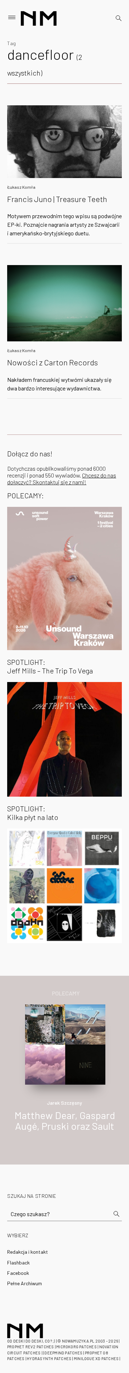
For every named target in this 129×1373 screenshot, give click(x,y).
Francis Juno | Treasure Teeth (57, 198)
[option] (64, 1075)
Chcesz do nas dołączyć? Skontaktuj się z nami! (61, 478)
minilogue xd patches (96, 1358)
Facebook (18, 1273)
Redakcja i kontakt (27, 1252)
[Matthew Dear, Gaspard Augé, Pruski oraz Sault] (65, 1043)
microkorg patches (76, 1346)
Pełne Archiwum (24, 1283)
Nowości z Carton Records (52, 362)
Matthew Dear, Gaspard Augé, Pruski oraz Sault (64, 1120)
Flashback (18, 1262)
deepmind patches (63, 1352)
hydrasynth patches (49, 1358)
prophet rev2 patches (30, 1346)
